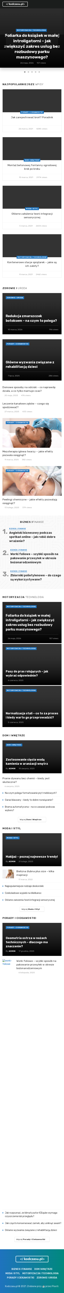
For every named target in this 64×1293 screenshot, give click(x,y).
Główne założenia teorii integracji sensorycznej (32, 215)
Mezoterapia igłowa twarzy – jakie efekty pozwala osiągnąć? (27, 453)
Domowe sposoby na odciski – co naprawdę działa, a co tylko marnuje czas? (28, 389)
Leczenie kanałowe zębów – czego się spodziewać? (25, 405)
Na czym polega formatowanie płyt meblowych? (31, 793)
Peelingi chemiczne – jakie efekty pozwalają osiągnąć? (29, 501)
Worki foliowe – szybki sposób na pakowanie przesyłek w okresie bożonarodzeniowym (34, 558)
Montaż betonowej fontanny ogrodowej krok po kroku (32, 167)
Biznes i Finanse (17, 528)
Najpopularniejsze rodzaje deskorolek (24, 886)
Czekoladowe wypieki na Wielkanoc (23, 893)
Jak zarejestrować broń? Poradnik (32, 117)
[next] (61, 42)
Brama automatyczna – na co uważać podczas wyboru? (30, 808)
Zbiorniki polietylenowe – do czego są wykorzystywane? (35, 577)
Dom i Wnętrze (32, 160)
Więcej (31, 819)
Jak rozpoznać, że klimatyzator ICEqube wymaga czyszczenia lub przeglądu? (31, 1214)
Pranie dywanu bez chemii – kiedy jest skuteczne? (26, 780)
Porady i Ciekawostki (32, 112)
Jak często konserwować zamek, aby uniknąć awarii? (33, 1223)
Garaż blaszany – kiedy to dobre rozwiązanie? (29, 800)
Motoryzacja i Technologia (32, 257)
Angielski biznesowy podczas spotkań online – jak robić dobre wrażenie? (32, 537)
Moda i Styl (32, 209)
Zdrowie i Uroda (15, 297)
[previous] (3, 42)
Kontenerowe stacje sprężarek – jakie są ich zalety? (32, 264)
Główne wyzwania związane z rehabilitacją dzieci (31, 1230)
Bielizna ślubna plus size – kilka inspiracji (35, 873)
